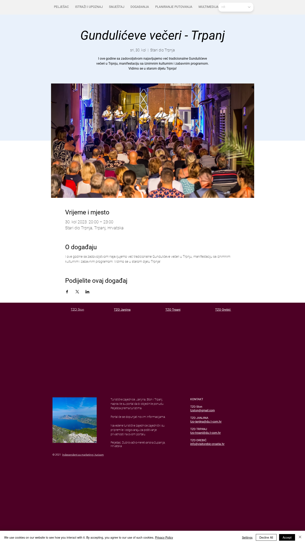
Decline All (266, 537)
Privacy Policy (164, 537)
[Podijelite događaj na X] (77, 291)
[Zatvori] (300, 537)
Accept (287, 537)
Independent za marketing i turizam (83, 454)
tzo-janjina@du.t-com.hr (206, 421)
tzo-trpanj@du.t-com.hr (205, 432)
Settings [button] (247, 537)
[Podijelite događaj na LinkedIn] (87, 291)
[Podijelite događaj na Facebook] (67, 291)
